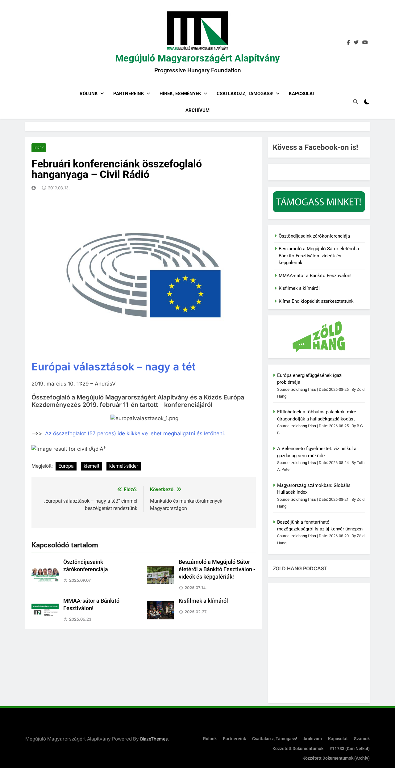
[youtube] (365, 42)
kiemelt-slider (123, 466)
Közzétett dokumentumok (297, 748)
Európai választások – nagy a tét (113, 366)
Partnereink (128, 93)
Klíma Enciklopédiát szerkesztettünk (316, 301)
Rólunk (89, 93)
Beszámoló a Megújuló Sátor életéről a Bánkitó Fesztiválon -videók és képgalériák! (217, 569)
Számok (362, 738)
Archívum (197, 110)
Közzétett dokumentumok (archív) (336, 758)
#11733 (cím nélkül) (350, 748)
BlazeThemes (154, 738)
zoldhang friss (303, 389)
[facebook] (348, 42)
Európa (66, 466)
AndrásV (105, 384)
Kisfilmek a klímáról (203, 601)
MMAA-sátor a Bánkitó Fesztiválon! (315, 275)
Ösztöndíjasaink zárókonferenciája (314, 236)
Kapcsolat (302, 93)
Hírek (39, 147)
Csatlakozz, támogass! (245, 93)
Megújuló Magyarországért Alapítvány (197, 58)
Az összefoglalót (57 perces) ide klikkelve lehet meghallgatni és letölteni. (135, 433)
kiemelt (91, 466)
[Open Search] (355, 101)
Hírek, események (180, 93)
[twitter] (356, 42)
